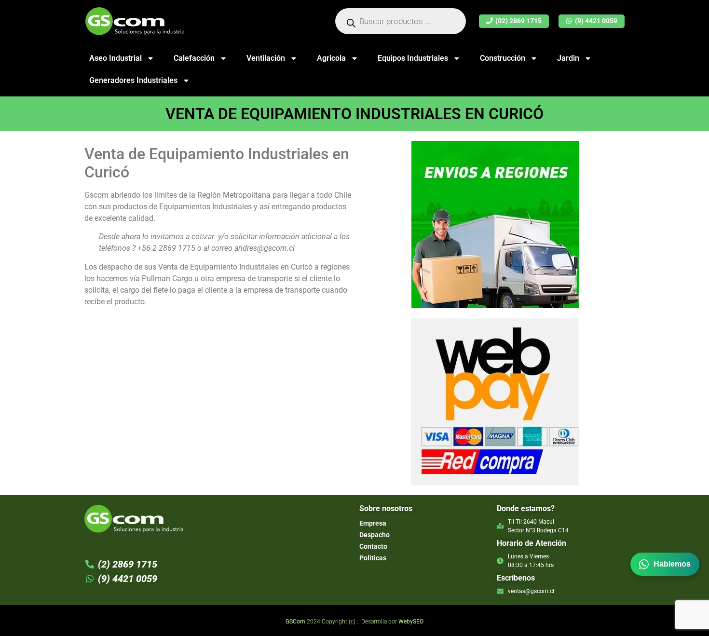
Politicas (372, 558)
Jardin (568, 58)
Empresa (372, 523)
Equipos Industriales (413, 58)
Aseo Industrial (115, 58)
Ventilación (265, 58)
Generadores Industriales (133, 80)
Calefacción (194, 58)
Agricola (331, 58)
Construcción (502, 58)
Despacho (374, 535)
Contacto (373, 546)
